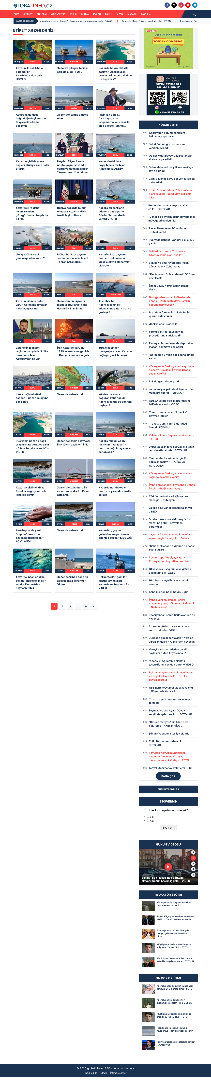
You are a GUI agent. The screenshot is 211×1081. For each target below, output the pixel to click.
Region (97, 14)
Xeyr (152, 820)
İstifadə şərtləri (118, 1072)
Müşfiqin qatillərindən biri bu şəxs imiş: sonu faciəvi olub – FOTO (174, 946)
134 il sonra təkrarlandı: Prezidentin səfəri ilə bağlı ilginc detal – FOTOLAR (176, 960)
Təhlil (109, 14)
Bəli (152, 816)
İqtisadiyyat (58, 14)
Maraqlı (132, 14)
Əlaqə (104, 1072)
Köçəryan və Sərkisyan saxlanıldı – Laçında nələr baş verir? (141, 21)
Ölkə (16, 14)
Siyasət (28, 14)
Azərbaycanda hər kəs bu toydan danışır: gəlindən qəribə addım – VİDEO (173, 933)
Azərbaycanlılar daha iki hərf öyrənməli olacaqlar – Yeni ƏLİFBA (174, 1001)
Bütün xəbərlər (168, 789)
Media (120, 14)
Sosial (73, 14)
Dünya (85, 14)
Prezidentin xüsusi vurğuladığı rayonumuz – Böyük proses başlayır (175, 1029)
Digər (144, 14)
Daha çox (168, 776)
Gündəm (42, 14)
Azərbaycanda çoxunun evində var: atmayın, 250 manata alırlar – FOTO (175, 987)
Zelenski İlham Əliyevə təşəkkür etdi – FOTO (75, 21)
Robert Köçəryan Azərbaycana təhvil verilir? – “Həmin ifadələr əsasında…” (175, 918)
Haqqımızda (90, 1072)
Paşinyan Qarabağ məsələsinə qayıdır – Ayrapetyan (176, 1043)
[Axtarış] (194, 14)
